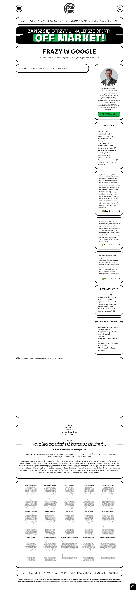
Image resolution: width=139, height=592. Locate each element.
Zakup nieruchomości (105, 162)
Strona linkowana (104, 311)
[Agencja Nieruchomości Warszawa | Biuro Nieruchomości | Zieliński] (69, 8)
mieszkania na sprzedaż (31, 487)
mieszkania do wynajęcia (30, 513)
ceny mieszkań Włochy (31, 558)
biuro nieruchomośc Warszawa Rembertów (108, 547)
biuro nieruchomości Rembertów (89, 548)
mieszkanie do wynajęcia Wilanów (108, 505)
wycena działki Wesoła (89, 530)
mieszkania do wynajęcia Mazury (31, 517)
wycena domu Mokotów (69, 518)
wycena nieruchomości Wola (108, 533)
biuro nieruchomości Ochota (89, 545)
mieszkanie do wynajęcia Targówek (108, 499)
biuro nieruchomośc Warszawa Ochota (108, 544)
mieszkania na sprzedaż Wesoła (31, 504)
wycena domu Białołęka (69, 515)
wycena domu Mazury (69, 517)
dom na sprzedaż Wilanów (69, 505)
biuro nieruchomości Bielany (89, 542)
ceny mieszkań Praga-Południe (30, 546)
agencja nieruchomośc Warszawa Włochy (69, 556)
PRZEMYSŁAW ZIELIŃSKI (89, 579)
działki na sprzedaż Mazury (89, 491)
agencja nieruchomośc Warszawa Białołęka (69, 541)
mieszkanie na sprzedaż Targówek (50, 499)
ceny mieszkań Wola (31, 559)
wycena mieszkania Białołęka (50, 515)
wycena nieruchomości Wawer (108, 529)
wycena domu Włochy (69, 532)
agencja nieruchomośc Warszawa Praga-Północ (69, 546)
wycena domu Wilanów (69, 531)
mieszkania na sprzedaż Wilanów (31, 505)
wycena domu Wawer (69, 529)
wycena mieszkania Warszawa (50, 528)
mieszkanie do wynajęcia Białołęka (108, 489)
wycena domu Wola (69, 533)
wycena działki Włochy (89, 532)
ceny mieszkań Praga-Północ (31, 547)
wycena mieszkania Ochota (50, 519)
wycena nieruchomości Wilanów (108, 531)
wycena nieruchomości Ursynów (108, 527)
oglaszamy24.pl (103, 302)
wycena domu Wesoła (69, 530)
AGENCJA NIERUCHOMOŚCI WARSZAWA (108, 579)
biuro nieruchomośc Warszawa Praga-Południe (108, 545)
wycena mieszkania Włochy (50, 532)
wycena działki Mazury (89, 517)
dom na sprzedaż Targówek (69, 499)
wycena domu (69, 513)
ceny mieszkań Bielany (31, 542)
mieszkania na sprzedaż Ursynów (31, 501)
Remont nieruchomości (106, 148)
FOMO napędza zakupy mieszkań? (106, 349)
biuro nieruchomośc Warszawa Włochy (108, 556)
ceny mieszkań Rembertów (31, 548)
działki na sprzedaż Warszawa (88, 502)
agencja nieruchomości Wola (50, 559)
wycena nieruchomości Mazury (108, 517)
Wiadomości (102, 158)
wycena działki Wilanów (88, 531)
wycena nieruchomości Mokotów (108, 518)
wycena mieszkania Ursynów (50, 527)
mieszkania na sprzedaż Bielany (31, 490)
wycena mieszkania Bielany (50, 516)
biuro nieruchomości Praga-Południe (88, 546)
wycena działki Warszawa (88, 528)
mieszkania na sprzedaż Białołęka (31, 489)
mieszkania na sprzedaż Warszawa (31, 502)
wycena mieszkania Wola (50, 533)
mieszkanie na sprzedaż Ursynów (50, 501)
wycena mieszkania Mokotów (50, 518)
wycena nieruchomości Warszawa (108, 528)
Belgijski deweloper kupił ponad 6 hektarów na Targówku (107, 334)
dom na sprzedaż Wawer (69, 503)
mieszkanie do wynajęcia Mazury (108, 491)
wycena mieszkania (50, 513)
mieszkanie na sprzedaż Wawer (50, 503)
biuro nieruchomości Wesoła (89, 556)
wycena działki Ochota (89, 519)
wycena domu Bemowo (69, 514)
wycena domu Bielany (69, 516)
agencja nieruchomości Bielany (50, 542)
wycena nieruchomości (108, 513)
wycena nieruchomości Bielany (108, 516)
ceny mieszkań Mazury (31, 543)
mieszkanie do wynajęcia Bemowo (108, 488)
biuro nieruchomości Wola (89, 559)
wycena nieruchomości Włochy (108, 532)
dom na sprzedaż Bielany (69, 490)
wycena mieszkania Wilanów (50, 531)
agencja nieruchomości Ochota (50, 545)
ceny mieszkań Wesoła (31, 556)
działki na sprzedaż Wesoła (89, 504)
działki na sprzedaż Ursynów (89, 501)
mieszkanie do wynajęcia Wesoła (108, 504)
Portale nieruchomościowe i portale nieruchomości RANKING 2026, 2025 (108, 306)
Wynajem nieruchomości (107, 160)
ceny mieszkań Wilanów (31, 557)
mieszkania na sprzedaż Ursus (31, 500)
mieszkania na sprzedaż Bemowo (31, 488)
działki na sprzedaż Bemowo (89, 488)
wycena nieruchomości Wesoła (108, 530)
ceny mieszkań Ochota (31, 545)
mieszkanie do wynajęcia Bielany (108, 490)
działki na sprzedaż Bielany (89, 490)
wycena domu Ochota (69, 519)
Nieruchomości (103, 136)
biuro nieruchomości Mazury (89, 543)
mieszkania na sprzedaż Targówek (31, 499)
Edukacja (101, 132)
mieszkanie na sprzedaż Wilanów (50, 505)
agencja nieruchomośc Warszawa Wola (69, 557)
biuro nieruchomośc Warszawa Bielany (108, 542)
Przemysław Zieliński (108, 89)
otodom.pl (101, 295)
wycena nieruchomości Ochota (108, 519)
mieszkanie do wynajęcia (108, 487)
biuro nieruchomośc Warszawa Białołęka (108, 541)
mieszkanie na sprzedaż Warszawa (50, 502)
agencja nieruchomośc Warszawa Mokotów (70, 543)
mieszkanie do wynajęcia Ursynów (108, 501)
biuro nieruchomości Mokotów (88, 544)
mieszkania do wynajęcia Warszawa (31, 528)
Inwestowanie (103, 139)
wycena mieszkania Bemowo (50, 514)
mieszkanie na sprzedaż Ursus (50, 500)
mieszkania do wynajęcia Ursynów (31, 527)
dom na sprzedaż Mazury (69, 491)
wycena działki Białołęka (88, 515)
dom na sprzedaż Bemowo (69, 488)
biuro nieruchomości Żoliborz (88, 560)
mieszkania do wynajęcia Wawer (31, 529)
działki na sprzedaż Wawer (89, 503)
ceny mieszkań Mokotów (31, 544)
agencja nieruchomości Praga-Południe (50, 546)
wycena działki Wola (88, 533)
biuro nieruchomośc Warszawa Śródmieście (108, 548)
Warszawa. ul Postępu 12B (73, 449)
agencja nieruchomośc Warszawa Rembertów (69, 547)
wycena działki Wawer (89, 529)
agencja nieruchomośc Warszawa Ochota (69, 544)
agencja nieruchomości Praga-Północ (50, 547)
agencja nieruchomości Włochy (50, 558)
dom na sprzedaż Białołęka (69, 489)
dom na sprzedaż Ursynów (69, 501)
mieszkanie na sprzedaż (50, 487)
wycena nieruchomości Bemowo (108, 514)
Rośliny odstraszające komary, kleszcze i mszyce (109, 328)
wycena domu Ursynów (69, 527)
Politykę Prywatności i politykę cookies (110, 581)
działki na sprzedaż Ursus (88, 500)
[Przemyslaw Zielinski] (109, 76)
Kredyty (101, 141)
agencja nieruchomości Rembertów (50, 548)
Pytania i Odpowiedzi (105, 146)
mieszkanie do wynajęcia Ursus (108, 500)
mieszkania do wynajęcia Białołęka (31, 515)
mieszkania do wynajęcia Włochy (31, 532)
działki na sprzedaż (88, 487)
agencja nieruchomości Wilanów (50, 557)
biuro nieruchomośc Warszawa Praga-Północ (108, 546)
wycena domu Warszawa (69, 528)
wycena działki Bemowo (88, 514)
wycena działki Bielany (89, 516)
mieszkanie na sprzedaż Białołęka (50, 489)
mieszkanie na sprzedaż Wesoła (50, 504)
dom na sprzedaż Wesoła (69, 504)
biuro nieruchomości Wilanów (88, 557)
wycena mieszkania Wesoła (50, 530)
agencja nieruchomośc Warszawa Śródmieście (69, 548)
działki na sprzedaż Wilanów (89, 505)
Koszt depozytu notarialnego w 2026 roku (108, 344)
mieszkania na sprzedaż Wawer (31, 503)
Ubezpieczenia (103, 155)
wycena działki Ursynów (88, 527)
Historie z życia (103, 134)
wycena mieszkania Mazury (50, 517)
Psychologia (102, 143)
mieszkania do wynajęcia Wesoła (31, 530)
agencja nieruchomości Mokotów (50, 544)
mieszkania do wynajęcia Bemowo (31, 514)
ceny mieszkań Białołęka (31, 541)
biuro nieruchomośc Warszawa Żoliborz (108, 558)
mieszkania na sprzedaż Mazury (31, 491)
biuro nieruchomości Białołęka (88, 541)
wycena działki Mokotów (88, 518)
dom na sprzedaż (69, 487)
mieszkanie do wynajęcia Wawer (108, 503)
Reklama (101, 165)
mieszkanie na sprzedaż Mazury (50, 491)
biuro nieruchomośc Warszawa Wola (108, 557)
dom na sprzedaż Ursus (69, 500)
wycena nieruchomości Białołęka (108, 515)
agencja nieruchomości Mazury (50, 543)
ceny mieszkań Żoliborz (31, 560)
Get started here (61, 68)
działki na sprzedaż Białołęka (89, 489)
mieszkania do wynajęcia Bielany (31, 516)
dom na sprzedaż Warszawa (69, 502)
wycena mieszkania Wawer (50, 529)
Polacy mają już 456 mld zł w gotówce (108, 340)
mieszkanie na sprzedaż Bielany (50, 490)
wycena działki (88, 513)
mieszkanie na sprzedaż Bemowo (50, 488)
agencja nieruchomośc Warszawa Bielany (69, 542)
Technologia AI (103, 153)
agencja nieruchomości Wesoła (50, 556)
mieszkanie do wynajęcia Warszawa (108, 502)
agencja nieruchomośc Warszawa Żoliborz (69, 558)
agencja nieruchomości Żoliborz (50, 560)
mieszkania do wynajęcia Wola (30, 533)
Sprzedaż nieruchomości (107, 150)
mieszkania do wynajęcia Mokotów (31, 518)
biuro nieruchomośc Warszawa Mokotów (108, 543)
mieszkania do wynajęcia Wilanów (31, 531)
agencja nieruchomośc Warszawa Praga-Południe (69, 545)
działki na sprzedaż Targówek (88, 499)
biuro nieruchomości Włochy (89, 558)
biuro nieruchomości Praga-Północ (88, 547)
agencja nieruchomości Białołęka (50, 541)
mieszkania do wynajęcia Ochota (31, 519)
